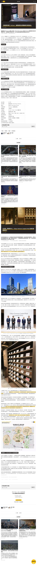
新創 (2, 130)
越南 (9, 130)
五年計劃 (25, 260)
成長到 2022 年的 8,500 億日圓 (16, 468)
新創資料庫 (13, 130)
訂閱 (3, 1)
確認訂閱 (33, 126)
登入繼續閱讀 (21, 501)
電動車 (6, 130)
